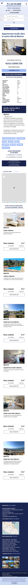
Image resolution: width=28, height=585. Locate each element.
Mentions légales (5, 574)
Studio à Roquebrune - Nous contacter (9, 539)
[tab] (7, 171)
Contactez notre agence (7, 575)
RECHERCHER (14, 28)
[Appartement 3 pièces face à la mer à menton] (11, 558)
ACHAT (9, 10)
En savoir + (23, 581)
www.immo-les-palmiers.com (7, 512)
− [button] (3, 177)
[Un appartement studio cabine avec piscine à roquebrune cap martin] (16, 558)
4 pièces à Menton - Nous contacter (9, 549)
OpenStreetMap (13, 202)
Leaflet (4, 202)
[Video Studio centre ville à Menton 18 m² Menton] (5, 74)
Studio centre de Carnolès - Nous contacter (10, 551)
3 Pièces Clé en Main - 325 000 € (8, 545)
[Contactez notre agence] (9, 516)
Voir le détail (11, 245)
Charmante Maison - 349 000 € (8, 548)
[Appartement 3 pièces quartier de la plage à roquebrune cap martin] (11, 562)
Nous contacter (14, 64)
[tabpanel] (14, 188)
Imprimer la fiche (14, 70)
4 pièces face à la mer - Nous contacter (9, 540)
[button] (14, 16)
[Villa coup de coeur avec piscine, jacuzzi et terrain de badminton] (16, 562)
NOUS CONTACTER (14, 249)
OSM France (23, 202)
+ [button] (3, 175)
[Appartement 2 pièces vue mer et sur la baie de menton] (5, 562)
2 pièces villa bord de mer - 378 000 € (9, 544)
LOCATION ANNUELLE (17, 10)
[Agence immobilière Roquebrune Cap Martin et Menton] (14, 3)
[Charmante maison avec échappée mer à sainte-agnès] (11, 566)
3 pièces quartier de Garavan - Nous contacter (11, 547)
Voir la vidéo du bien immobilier (14, 74)
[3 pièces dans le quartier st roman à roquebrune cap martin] (5, 558)
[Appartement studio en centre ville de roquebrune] (16, 566)
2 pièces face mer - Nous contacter (8, 543)
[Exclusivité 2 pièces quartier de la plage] (5, 566)
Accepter (14, 583)
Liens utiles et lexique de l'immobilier (9, 576)
